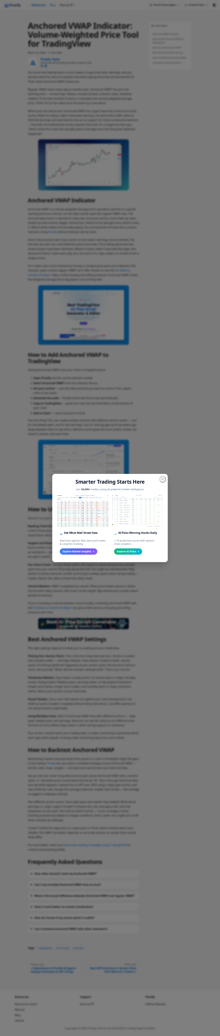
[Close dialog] (163, 479)
